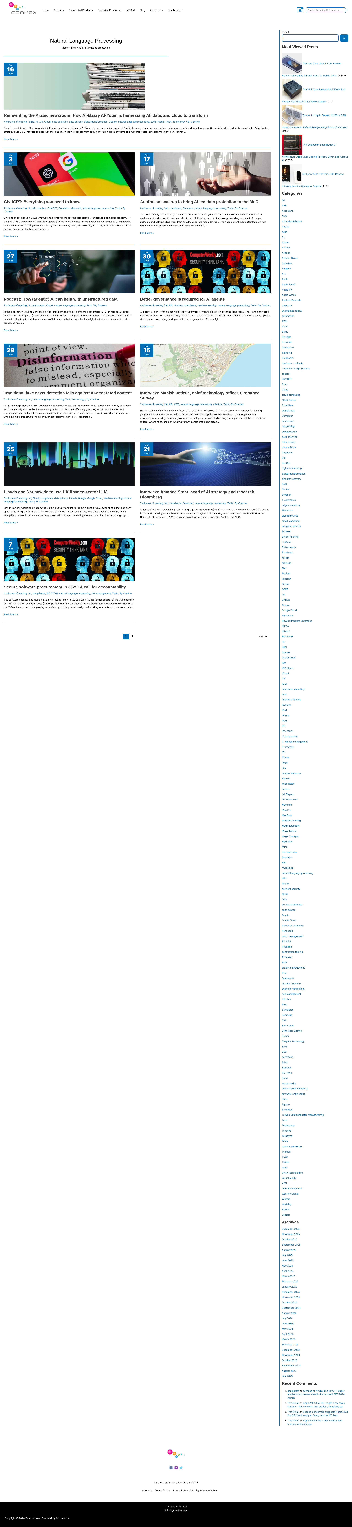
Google (113, 121)
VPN (284, 1183)
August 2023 (289, 1371)
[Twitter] (181, 1468)
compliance (175, 208)
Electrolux (287, 510)
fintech (73, 498)
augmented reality (292, 310)
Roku (284, 1004)
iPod (284, 720)
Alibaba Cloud (290, 258)
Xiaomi (285, 1209)
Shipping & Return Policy (203, 1490)
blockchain (288, 347)
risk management (101, 593)
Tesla (285, 1141)
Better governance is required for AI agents (182, 299)
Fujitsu (285, 584)
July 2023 (287, 1376)
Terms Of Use (162, 1490)
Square (286, 1104)
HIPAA (285, 626)
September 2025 (291, 1244)
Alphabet (287, 263)
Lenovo (286, 789)
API (41, 121)
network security (291, 888)
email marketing (290, 521)
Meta (285, 846)
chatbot (42, 208)
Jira (284, 768)
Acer (284, 216)
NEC (284, 878)
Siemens (286, 1067)
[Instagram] (176, 1468)
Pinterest (287, 957)
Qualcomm (288, 978)
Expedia (286, 542)
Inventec (286, 705)
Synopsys (287, 1109)
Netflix (285, 883)
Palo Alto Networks (292, 925)
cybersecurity (289, 431)
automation (38, 305)
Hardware (287, 615)
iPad (284, 710)
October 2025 (289, 1239)
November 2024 (291, 1297)
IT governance (290, 736)
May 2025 (287, 1265)
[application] (162, 10)
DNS (284, 484)
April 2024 (287, 1334)
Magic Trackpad (290, 836)
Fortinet (286, 573)
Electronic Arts (290, 515)
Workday (287, 1204)
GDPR (285, 589)
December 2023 (291, 1349)
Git (283, 594)
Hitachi (286, 631)
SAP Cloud (288, 1025)
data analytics (60, 121)
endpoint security (291, 526)
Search (286, 32)
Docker (286, 489)
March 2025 (288, 1276)
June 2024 (288, 1323)
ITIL (284, 752)
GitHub (286, 599)
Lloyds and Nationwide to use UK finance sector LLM (55, 492)
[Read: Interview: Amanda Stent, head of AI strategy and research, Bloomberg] (205, 464)
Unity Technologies (292, 1172)
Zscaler (286, 1214)
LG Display (288, 794)
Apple (285, 279)
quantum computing (293, 988)
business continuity (292, 363)
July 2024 (287, 1318)
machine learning (207, 305)
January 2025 (289, 1286)
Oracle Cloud (289, 920)
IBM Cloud (287, 668)
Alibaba (286, 252)
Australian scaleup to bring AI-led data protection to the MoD (199, 202)
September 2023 (291, 1365)
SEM (284, 1046)
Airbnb (285, 242)
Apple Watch (289, 295)
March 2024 (288, 1339)
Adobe (285, 226)
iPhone (285, 715)
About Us (147, 1490)
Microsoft (76, 208)
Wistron (286, 1199)
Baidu (285, 331)
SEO (284, 1051)
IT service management (295, 741)
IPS (283, 726)
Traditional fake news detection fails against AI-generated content (68, 393)
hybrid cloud (289, 657)
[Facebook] (171, 1468)
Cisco (285, 384)
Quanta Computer (292, 983)
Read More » (11, 138)
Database (287, 452)
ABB (284, 205)
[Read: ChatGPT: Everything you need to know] (69, 174)
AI (37, 121)
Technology (179, 121)
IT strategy (288, 747)
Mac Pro (286, 810)
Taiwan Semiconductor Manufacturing (303, 1115)
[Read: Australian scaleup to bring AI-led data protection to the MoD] (205, 174)
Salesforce (288, 1009)
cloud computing (291, 394)
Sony (284, 1099)
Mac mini (287, 804)
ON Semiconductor (292, 904)
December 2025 (291, 1229)
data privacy (75, 121)
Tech (168, 121)
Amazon (286, 268)
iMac (284, 684)
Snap (285, 1078)
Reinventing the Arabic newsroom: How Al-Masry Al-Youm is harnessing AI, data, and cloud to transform (106, 115)
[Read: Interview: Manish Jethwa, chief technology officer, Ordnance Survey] (205, 365)
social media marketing (294, 1088)
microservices (289, 852)
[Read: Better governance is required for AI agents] (205, 271)
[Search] (344, 38)
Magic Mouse (289, 831)
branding (287, 352)
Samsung (287, 1015)
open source (288, 909)
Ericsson (286, 531)
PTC (284, 973)
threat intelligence (292, 1146)
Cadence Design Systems (296, 368)
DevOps (286, 463)
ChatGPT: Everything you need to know (42, 202)
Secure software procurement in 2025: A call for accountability (65, 587)
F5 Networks (289, 547)
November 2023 (291, 1355)
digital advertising (292, 468)
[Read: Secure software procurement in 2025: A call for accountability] (69, 559)
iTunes (285, 757)
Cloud (47, 121)
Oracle (285, 915)
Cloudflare (287, 405)
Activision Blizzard (292, 221)
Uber (284, 1167)
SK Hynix (287, 1072)
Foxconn (286, 578)
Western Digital (290, 1193)
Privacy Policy (180, 1490)
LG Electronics (290, 799)
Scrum (285, 1036)
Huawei (286, 652)
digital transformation (96, 121)
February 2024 (290, 1344)
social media (158, 121)
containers (287, 421)
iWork (285, 762)
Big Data (286, 337)
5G (283, 200)
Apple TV (287, 289)
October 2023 (289, 1360)
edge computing (291, 505)
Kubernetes (288, 783)
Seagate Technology (293, 1041)
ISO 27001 (52, 593)
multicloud (287, 867)
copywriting (288, 426)
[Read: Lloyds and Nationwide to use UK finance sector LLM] (69, 464)
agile (31, 121)
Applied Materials (291, 300)
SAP (284, 1020)
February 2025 (290, 1281)
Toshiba (286, 1151)
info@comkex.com (177, 1510)
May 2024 (287, 1328)
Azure (285, 326)
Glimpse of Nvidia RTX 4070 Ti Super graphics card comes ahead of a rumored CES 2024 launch (316, 1394)
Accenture (287, 210)
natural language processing (133, 121)
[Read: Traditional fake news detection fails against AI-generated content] (69, 365)
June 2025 (288, 1260)
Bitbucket (287, 342)
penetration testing (292, 952)
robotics (217, 404)
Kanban (286, 778)
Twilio (285, 1157)
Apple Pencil (288, 284)
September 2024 (291, 1307)
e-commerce (289, 500)
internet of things (291, 699)
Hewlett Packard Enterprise (297, 620)
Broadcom (287, 358)
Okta (284, 899)
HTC (284, 647)
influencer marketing (293, 689)
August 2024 (289, 1313)
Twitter (286, 1162)
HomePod (287, 636)
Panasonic (287, 931)
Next (263, 636)
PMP (284, 962)
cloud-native (289, 400)
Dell (284, 458)
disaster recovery (291, 479)
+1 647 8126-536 (177, 1506)
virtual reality (289, 1178)
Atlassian (287, 305)
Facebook (287, 552)
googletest (293, 1390)
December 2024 (291, 1292)
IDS (284, 678)
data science (289, 447)
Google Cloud (94, 498)
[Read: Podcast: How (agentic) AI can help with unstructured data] (69, 271)
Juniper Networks (291, 773)
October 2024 (289, 1302)
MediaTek (287, 841)
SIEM (284, 1062)
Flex (284, 568)
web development (292, 1188)
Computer (64, 208)
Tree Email (293, 1403)
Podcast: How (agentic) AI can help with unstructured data (61, 299)
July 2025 (287, 1255)
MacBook (287, 815)
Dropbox (286, 494)
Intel (284, 694)
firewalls (286, 563)
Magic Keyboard (291, 825)
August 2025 (289, 1250)
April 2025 (287, 1271)
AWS (176, 404)
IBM (284, 663)
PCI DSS (286, 941)
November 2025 (291, 1234)
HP (283, 642)
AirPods (286, 247)
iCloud (285, 673)
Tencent (286, 1130)
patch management (292, 936)
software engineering (293, 1093)
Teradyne (287, 1136)
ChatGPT (52, 208)
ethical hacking (290, 536)
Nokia (285, 894)
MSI (284, 862)
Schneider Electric (292, 1030)
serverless (287, 1057)
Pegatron (287, 946)
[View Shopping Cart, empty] (300, 10)
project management (293, 967)
